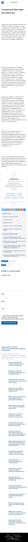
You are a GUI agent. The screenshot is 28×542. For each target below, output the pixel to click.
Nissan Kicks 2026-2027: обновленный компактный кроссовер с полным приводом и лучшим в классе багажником (17, 433)
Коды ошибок (9, 536)
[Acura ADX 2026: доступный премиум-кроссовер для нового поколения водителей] (4, 423)
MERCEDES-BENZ (13, 261)
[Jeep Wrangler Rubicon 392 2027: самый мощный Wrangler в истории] (4, 495)
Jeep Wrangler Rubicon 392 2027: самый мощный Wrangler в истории (16, 496)
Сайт (2, 308)
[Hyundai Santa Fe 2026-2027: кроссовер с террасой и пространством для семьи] (4, 414)
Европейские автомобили (7, 262)
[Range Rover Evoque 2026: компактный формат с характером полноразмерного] (4, 469)
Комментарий (6, 275)
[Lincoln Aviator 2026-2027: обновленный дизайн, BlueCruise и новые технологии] (4, 486)
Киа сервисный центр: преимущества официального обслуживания (16, 478)
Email (3, 301)
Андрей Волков (14, 179)
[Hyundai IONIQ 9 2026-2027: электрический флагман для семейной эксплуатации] (14, 337)
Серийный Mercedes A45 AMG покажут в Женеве (13, 229)
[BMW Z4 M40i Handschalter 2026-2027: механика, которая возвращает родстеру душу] (4, 397)
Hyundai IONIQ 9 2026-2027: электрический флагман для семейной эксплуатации (13, 348)
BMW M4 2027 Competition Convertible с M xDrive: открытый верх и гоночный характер (17, 513)
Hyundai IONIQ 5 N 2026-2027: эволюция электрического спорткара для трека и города (16, 453)
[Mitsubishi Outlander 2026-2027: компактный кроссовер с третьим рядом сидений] (4, 380)
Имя (3, 294)
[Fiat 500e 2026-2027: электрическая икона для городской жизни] (4, 460)
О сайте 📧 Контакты (13, 538)
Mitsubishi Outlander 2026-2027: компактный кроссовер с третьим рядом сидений (17, 381)
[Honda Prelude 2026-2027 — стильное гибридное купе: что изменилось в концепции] (4, 363)
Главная (8, 535)
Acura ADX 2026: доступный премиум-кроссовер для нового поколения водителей (16, 424)
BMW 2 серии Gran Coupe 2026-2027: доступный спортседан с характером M (15, 242)
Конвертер (18, 536)
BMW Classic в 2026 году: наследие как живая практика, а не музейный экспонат (16, 372)
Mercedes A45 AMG (8, 222)
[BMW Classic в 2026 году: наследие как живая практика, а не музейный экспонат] (4, 371)
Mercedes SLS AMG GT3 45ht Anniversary (13, 226)
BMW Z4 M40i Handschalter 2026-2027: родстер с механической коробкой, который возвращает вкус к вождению (14, 246)
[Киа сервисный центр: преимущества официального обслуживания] (4, 477)
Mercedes (10, 265)
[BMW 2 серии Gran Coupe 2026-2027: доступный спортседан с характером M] (4, 406)
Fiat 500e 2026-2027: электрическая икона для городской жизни (14, 251)
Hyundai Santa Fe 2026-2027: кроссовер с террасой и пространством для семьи (15, 415)
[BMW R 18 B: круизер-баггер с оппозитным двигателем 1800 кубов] (4, 503)
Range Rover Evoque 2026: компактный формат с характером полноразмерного (14, 255)
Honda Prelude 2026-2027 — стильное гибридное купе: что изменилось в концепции (16, 364)
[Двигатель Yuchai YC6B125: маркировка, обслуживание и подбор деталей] (4, 388)
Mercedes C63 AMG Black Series (11, 216)
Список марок (16, 535)
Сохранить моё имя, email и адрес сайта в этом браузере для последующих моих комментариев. (12, 317)
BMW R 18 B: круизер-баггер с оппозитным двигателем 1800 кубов (16, 504)
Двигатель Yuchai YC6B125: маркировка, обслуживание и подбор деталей (16, 390)
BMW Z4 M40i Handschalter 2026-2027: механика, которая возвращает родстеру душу (14, 237)
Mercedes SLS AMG (8, 219)
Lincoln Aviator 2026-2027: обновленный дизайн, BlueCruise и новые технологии (17, 487)
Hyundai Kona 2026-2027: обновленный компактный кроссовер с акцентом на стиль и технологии (17, 522)
